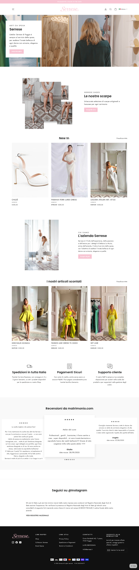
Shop (37, 539)
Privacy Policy (64, 539)
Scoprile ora (91, 110)
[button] (123, 9)
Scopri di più (85, 256)
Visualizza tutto (121, 138)
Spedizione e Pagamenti (67, 542)
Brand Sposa (39, 546)
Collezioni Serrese (41, 542)
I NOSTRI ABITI (16, 51)
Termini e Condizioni (66, 546)
